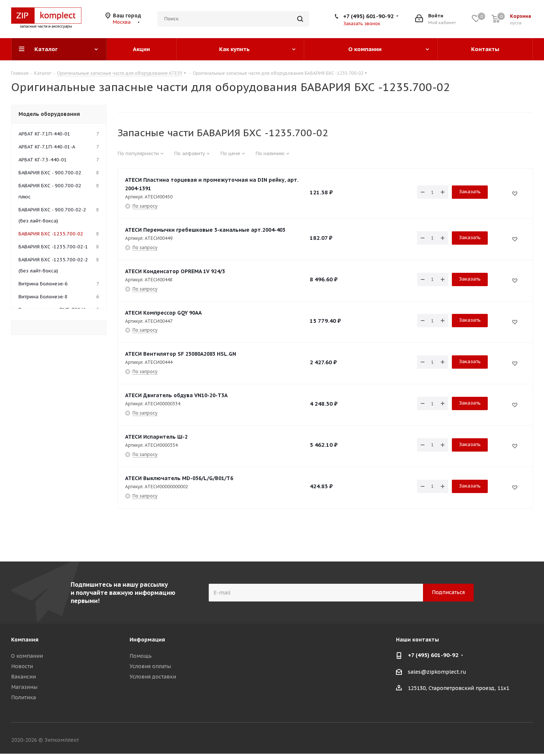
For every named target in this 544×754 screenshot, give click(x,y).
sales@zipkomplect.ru (437, 671)
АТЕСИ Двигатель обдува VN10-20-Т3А (176, 395)
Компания (24, 639)
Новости (22, 666)
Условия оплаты (150, 666)
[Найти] (300, 18)
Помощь (141, 656)
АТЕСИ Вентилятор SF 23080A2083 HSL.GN (180, 354)
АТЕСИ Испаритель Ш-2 (156, 436)
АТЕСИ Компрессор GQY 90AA (163, 312)
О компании (27, 656)
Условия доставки (153, 676)
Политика (23, 697)
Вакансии (23, 676)
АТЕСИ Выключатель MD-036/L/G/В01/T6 (179, 478)
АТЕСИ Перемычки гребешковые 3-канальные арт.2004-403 (205, 230)
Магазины (24, 687)
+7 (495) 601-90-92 (368, 16)
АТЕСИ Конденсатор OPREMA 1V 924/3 (175, 271)
